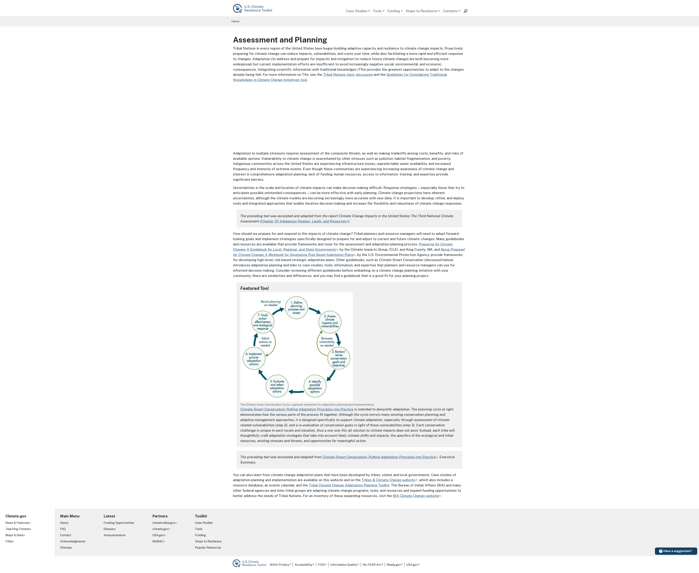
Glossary (110, 529)
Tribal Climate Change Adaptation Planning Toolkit (349, 485)
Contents (450, 11)
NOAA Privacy (279, 564)
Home (235, 21)
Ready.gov (394, 564)
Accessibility (303, 564)
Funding (393, 11)
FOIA (321, 564)
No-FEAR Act (372, 564)
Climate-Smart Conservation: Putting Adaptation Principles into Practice (296, 409)
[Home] (254, 8)
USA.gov (158, 535)
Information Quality (343, 564)
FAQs (8, 541)
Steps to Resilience (421, 11)
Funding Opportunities (119, 523)
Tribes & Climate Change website (388, 480)
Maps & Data (14, 535)
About (64, 523)
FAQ (63, 529)
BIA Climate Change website (416, 496)
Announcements (115, 535)
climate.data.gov (163, 523)
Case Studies (356, 11)
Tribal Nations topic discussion (348, 75)
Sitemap (66, 547)
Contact (65, 535)
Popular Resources (208, 547)
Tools (377, 11)
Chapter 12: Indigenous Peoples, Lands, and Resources (303, 221)
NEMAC (157, 541)
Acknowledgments (72, 541)
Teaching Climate (17, 529)
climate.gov (160, 529)
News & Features (17, 523)
